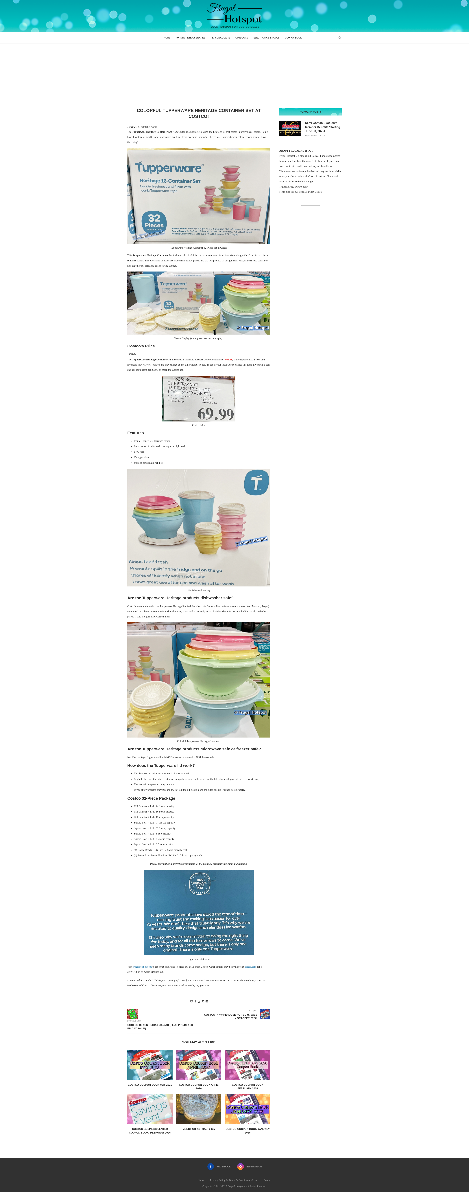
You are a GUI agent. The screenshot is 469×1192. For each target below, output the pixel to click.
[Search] (340, 37)
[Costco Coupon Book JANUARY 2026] (247, 1109)
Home (167, 37)
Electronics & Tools (266, 37)
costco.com (250, 966)
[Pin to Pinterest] (203, 1001)
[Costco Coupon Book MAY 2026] (150, 1065)
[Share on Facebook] (195, 1001)
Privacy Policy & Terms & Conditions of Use (233, 1180)
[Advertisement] (234, 71)
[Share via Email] (207, 1001)
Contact (268, 1180)
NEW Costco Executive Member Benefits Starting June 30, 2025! (322, 127)
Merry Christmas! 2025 (198, 1128)
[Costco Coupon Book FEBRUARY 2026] (247, 1065)
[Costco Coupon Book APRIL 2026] (198, 1065)
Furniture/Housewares (190, 37)
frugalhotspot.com (142, 966)
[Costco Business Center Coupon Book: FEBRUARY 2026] (150, 1109)
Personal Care (220, 37)
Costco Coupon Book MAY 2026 (150, 1084)
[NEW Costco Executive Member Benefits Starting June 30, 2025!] (290, 128)
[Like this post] (191, 1001)
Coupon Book (293, 37)
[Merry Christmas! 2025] (198, 1109)
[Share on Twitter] (199, 1001)
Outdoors (241, 37)
